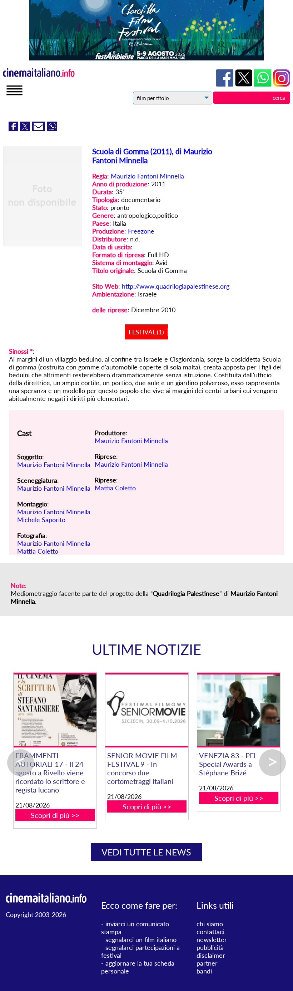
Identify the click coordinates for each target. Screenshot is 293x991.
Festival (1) (146, 332)
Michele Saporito (41, 520)
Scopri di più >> (113, 806)
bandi (204, 971)
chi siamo (210, 924)
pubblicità (210, 947)
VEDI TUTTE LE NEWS (146, 852)
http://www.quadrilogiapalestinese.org (175, 286)
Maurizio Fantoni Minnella (147, 176)
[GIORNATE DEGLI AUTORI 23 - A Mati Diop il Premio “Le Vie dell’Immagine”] (113, 710)
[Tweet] (26, 128)
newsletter (212, 939)
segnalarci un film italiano (141, 939)
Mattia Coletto (37, 551)
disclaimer (211, 955)
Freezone (141, 231)
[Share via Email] (39, 128)
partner (207, 963)
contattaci (210, 932)
